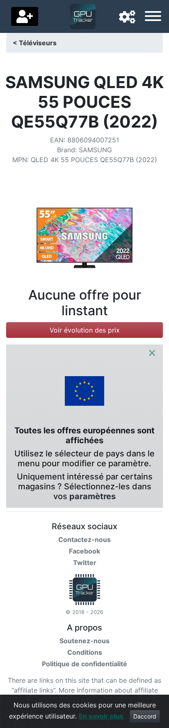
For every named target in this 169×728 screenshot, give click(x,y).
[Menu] (153, 17)
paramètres (92, 496)
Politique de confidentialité (84, 664)
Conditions (84, 652)
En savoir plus (101, 716)
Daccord (144, 716)
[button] (127, 17)
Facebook (84, 551)
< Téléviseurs (35, 43)
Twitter (84, 562)
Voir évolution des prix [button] (85, 330)
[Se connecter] (24, 16)
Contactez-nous (84, 539)
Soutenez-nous (84, 641)
